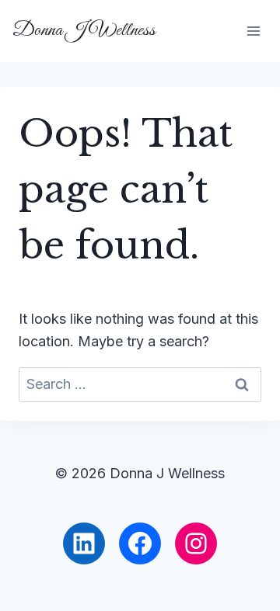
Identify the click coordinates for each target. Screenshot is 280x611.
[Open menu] (253, 31)
